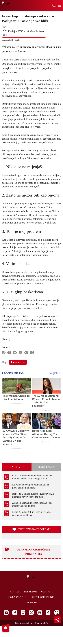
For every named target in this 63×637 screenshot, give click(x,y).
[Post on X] (20, 352)
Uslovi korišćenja (42, 597)
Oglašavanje (17, 597)
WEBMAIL (31, 602)
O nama (15, 591)
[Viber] (56, 612)
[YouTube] (6, 612)
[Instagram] (23, 612)
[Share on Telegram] (15, 352)
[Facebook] (14, 612)
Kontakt (47, 591)
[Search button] (54, 5)
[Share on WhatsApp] (26, 352)
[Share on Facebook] (9, 352)
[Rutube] (39, 612)
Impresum (30, 591)
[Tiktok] (48, 612)
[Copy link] (4, 352)
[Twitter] (31, 612)
